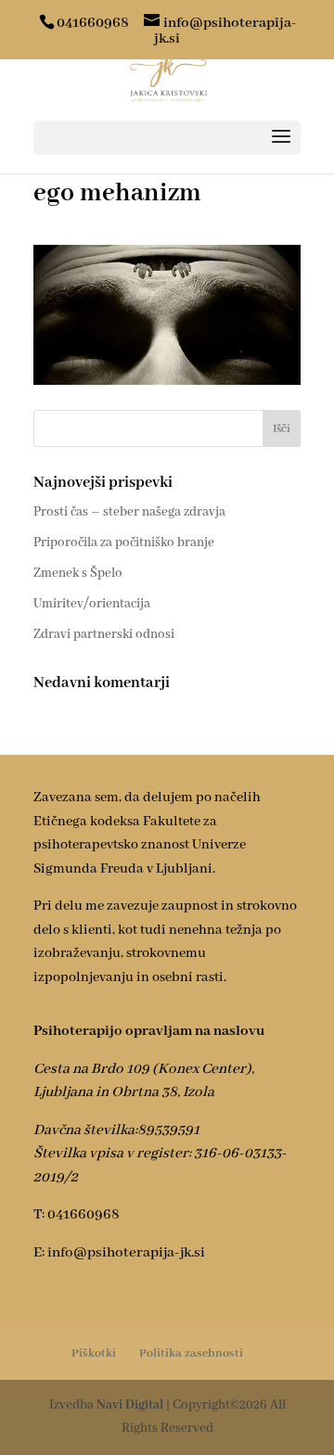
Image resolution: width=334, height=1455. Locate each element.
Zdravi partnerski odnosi (103, 634)
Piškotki (93, 1353)
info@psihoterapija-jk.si (126, 1253)
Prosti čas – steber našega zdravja (129, 512)
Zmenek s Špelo (77, 573)
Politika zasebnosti (191, 1353)
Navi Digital (129, 1405)
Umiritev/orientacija (91, 603)
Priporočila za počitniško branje (123, 542)
